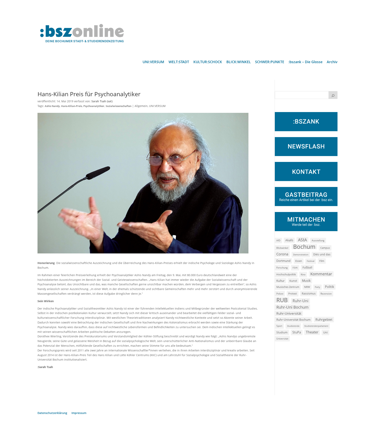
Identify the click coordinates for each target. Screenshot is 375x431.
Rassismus (309, 293)
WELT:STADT (179, 62)
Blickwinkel (282, 247)
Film (321, 261)
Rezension (326, 293)
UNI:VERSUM (153, 62)
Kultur (280, 281)
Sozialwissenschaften (118, 106)
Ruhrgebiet (323, 319)
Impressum (78, 413)
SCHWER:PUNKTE (269, 62)
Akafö (289, 240)
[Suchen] (333, 95)
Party (317, 287)
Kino (303, 274)
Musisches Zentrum (287, 287)
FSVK (295, 267)
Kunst (293, 281)
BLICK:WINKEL (238, 62)
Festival (310, 261)
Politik (329, 287)
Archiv (332, 62)
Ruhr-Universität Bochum (293, 319)
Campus (325, 248)
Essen (298, 261)
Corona (282, 253)
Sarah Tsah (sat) (101, 101)
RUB (282, 300)
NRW (307, 287)
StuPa (296, 332)
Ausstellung (318, 240)
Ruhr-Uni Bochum (292, 307)
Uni (325, 332)
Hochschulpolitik (286, 274)
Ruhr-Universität (288, 313)
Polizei (279, 293)
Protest (292, 293)
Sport (279, 326)
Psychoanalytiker (93, 106)
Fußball (307, 267)
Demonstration (300, 254)
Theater (312, 332)
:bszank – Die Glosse (305, 62)
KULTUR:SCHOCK (207, 62)
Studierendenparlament (316, 325)
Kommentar (321, 274)
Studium (282, 332)
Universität (282, 338)
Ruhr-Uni (300, 300)
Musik (306, 280)
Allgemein (141, 106)
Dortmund (283, 261)
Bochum (304, 247)
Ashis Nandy (52, 106)
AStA (302, 239)
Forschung (282, 267)
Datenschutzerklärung (52, 413)
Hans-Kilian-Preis (71, 106)
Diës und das (321, 254)
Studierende (293, 325)
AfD (278, 240)
